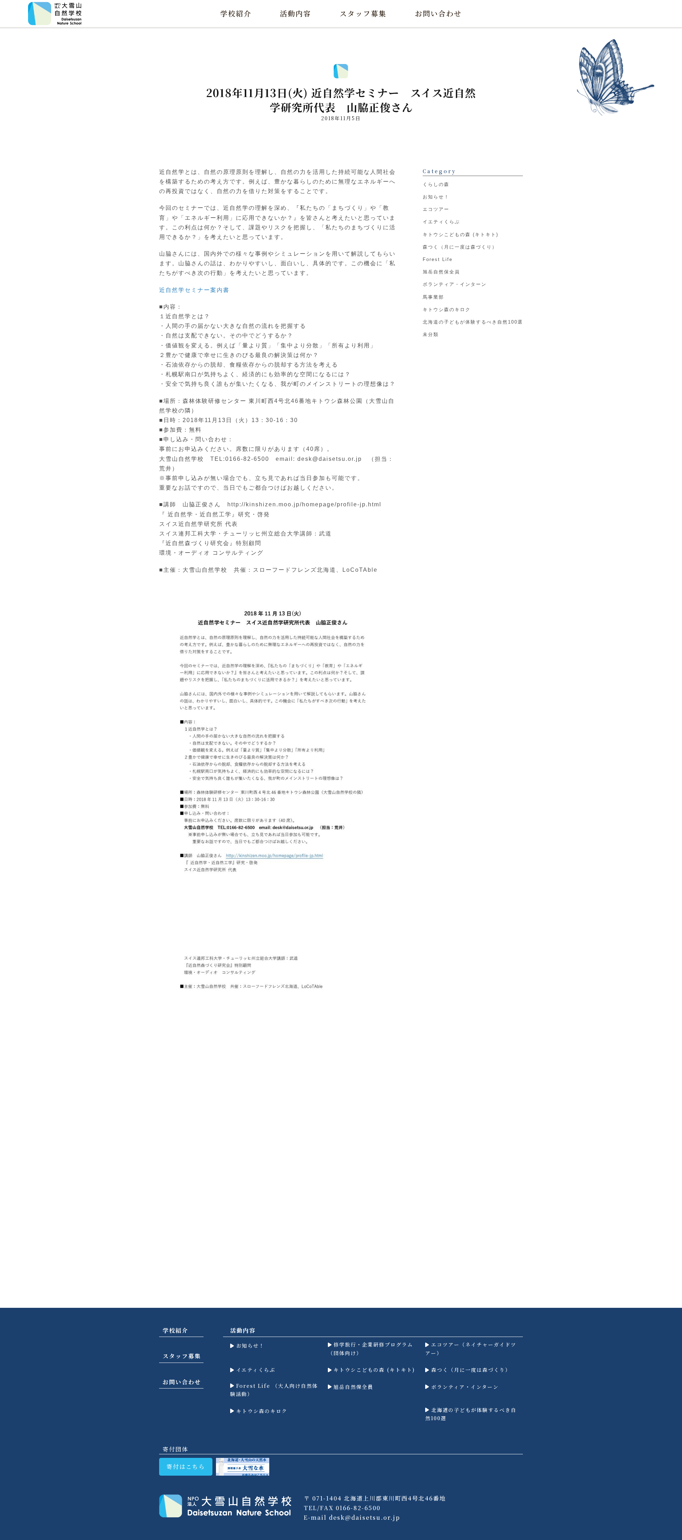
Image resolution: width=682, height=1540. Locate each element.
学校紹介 (235, 13)
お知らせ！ (436, 196)
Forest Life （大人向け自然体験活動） (274, 1390)
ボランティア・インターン (455, 284)
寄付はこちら (186, 1466)
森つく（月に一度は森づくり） (460, 247)
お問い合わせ (438, 13)
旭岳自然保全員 (441, 272)
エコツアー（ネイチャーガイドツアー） (470, 1349)
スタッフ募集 (363, 13)
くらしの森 (436, 184)
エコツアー (436, 209)
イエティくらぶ (441, 221)
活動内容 (295, 13)
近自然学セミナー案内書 (194, 290)
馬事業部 (433, 296)
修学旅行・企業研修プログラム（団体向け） (370, 1349)
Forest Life (438, 259)
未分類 (431, 334)
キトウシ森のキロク (447, 309)
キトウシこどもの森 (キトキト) (460, 234)
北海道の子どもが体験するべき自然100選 (473, 322)
